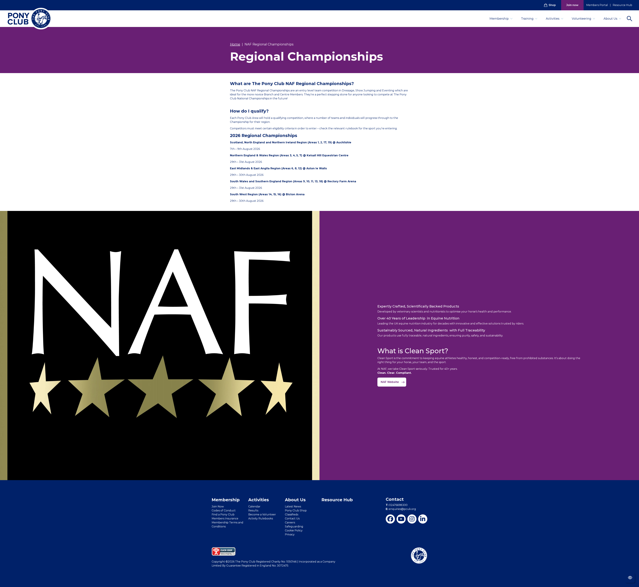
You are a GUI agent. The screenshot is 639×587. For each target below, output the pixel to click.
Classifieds (291, 514)
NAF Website (390, 382)
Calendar (254, 506)
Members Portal (597, 5)
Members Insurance (225, 518)
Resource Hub (622, 5)
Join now (572, 5)
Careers (290, 522)
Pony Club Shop (296, 510)
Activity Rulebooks (260, 518)
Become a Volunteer (262, 514)
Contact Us (292, 518)
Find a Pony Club (223, 514)
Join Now (218, 506)
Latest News (293, 506)
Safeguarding (294, 526)
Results (253, 510)
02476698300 (397, 505)
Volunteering (581, 18)
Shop (552, 5)
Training (527, 18)
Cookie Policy (294, 530)
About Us (610, 18)
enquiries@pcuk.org (401, 509)
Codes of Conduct (224, 510)
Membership (499, 18)
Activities (552, 18)
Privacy (290, 534)
